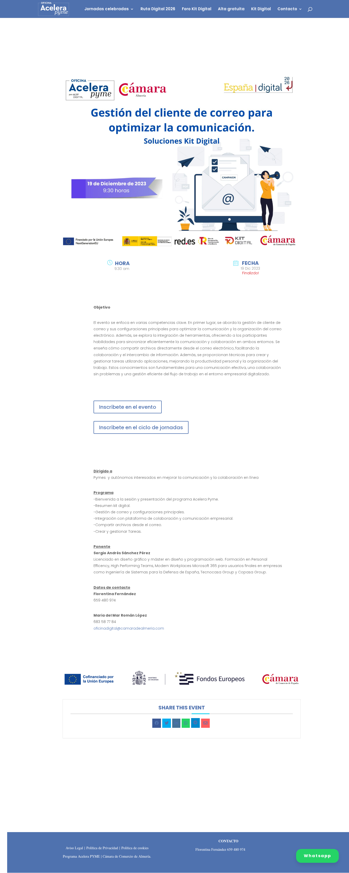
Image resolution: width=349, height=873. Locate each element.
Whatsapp (317, 856)
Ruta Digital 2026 (158, 9)
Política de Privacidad (102, 847)
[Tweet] (166, 723)
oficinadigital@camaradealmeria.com (129, 628)
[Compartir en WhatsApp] (186, 723)
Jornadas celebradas (106, 9)
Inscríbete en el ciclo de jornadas (141, 427)
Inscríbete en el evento (127, 407)
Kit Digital (261, 9)
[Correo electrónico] (205, 723)
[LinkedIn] (176, 723)
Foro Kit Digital (196, 9)
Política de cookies (134, 847)
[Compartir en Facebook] (156, 723)
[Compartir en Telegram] (195, 723)
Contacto (287, 9)
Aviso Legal (74, 847)
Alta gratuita (231, 9)
